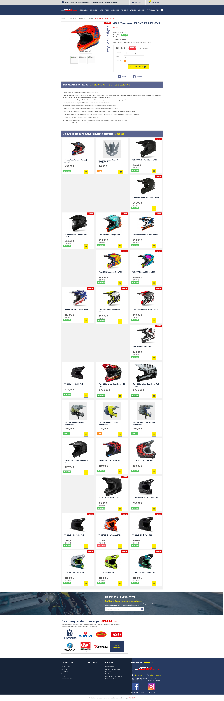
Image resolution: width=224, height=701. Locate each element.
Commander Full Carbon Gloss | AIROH (75, 236)
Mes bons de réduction (111, 678)
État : (114, 37)
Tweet (124, 76)
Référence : (116, 32)
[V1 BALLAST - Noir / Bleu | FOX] (146, 561)
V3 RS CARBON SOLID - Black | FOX (145, 498)
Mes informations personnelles (113, 676)
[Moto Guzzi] (101, 634)
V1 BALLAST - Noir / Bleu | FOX (143, 572)
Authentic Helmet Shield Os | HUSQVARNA (109, 161)
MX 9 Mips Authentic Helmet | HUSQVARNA (109, 423)
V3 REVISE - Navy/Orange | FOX (110, 535)
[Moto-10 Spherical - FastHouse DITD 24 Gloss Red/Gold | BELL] (112, 373)
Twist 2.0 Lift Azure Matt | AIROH (110, 272)
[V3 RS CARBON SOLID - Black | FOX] (146, 486)
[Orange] (125, 61)
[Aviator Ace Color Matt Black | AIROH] (146, 186)
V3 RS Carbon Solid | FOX (73, 384)
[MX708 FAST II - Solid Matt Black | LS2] (78, 449)
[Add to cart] (120, 172)
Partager (139, 76)
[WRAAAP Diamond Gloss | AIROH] (146, 261)
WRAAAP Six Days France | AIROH (76, 309)
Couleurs (118, 60)
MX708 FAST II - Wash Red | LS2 (110, 460)
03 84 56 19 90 (152, 678)
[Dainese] (101, 647)
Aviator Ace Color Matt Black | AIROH (145, 197)
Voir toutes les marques (116, 646)
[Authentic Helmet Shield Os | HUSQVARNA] (112, 149)
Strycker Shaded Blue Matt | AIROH (145, 235)
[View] (86, 172)
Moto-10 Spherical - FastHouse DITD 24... (112, 385)
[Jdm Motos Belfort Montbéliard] (68, 10)
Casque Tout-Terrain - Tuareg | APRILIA (75, 161)
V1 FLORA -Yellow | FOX (107, 572)
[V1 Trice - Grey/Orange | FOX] (146, 449)
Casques (119, 133)
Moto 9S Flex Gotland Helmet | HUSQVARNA (143, 423)
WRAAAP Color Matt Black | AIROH (144, 160)
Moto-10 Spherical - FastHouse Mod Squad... (145, 385)
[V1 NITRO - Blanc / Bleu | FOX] (78, 561)
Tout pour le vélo (153, 10)
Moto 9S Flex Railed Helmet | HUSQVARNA (74, 423)
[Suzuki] (85, 634)
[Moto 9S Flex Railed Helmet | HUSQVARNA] (78, 411)
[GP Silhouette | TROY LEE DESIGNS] (74, 60)
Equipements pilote (96, 10)
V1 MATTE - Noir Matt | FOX (109, 498)
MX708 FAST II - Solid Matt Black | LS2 (76, 461)
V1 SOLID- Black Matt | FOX (142, 535)
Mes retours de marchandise (112, 669)
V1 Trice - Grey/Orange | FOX (142, 460)
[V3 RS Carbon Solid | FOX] (78, 373)
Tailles (118, 56)
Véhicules (141, 10)
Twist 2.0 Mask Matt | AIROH (142, 347)
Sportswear (83, 10)
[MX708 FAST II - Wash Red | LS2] (112, 449)
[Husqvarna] (70, 634)
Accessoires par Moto (128, 10)
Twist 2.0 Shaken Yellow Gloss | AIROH (110, 310)
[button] (162, 10)
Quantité (118, 52)
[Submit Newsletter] (142, 609)
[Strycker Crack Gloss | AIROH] (112, 223)
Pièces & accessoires (112, 10)
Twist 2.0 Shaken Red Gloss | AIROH (145, 309)
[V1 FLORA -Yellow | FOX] (112, 561)
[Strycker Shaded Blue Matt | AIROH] (146, 223)
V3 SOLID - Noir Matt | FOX (74, 535)
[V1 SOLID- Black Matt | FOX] (146, 524)
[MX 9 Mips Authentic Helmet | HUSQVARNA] (112, 411)
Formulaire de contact (154, 680)
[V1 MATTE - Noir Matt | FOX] (112, 486)
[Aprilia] (116, 634)
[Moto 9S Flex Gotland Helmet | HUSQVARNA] (146, 411)
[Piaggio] (70, 647)
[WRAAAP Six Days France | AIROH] (78, 298)
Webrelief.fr (132, 698)
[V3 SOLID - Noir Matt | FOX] (78, 524)
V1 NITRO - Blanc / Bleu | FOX (74, 572)
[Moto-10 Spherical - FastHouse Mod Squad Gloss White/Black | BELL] (146, 373)
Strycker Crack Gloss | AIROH (109, 235)
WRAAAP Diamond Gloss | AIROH (144, 272)
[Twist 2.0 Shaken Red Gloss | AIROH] (146, 298)
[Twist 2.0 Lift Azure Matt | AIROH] (112, 261)
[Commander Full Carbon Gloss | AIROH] (78, 223)
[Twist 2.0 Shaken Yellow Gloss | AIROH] (112, 298)
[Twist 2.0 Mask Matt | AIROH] (146, 335)
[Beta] (85, 647)
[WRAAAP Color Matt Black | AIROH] (146, 149)
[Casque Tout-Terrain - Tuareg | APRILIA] (78, 149)
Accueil (63, 18)
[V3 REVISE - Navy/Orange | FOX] (112, 524)
